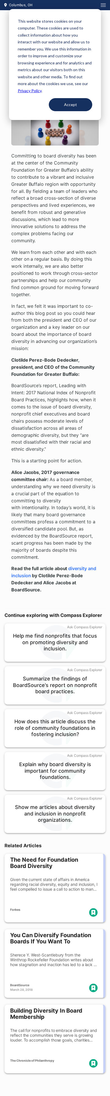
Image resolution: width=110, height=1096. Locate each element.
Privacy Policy (29, 90)
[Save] (93, 912)
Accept (70, 104)
